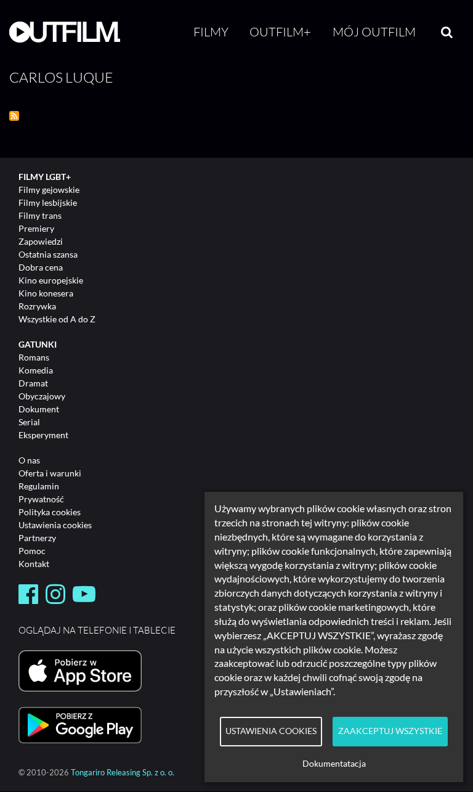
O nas (29, 460)
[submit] (447, 32)
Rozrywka (37, 306)
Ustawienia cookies (55, 525)
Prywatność (41, 499)
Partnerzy (37, 538)
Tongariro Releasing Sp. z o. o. (122, 772)
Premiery (36, 228)
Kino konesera (45, 293)
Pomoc (32, 550)
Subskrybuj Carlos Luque (14, 116)
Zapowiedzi (40, 241)
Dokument (38, 409)
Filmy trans (40, 215)
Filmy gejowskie (48, 189)
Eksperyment (43, 435)
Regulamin (38, 486)
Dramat (33, 383)
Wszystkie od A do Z (56, 319)
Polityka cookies (49, 512)
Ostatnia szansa (48, 254)
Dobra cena (40, 267)
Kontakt (33, 563)
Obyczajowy (41, 396)
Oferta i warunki (49, 473)
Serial (29, 422)
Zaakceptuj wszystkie (390, 731)
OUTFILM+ (280, 31)
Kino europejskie (50, 280)
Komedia (35, 370)
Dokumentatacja (334, 764)
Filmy (210, 31)
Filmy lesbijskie (47, 202)
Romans (33, 357)
